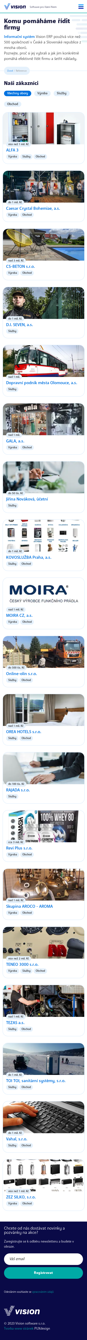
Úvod (10, 70)
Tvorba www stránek (19, 1328)
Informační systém (19, 36)
